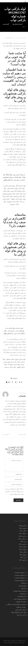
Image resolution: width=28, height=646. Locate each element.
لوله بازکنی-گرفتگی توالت (16, 24)
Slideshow (23, 594)
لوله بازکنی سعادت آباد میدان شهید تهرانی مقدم (14, 361)
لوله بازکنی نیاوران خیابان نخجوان (15, 359)
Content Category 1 (20, 572)
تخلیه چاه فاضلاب (21, 601)
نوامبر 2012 (22, 549)
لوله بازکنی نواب (21, 144)
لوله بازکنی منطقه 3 (16, 199)
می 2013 (23, 541)
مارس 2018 (22, 525)
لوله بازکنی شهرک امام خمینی (15, 188)
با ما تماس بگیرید (8, 180)
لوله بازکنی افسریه (8, 186)
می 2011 (23, 557)
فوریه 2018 (22, 528)
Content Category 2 (20, 575)
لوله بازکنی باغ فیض (19, 196)
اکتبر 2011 (23, 552)
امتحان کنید (18, 84)
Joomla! (23, 588)
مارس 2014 (22, 536)
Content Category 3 (20, 578)
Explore (23, 583)
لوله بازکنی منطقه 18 (13, 364)
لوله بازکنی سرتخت (10, 367)
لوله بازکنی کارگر (20, 186)
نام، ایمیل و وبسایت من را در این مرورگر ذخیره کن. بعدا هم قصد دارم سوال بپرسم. (14, 491)
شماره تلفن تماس (20, 609)
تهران (4, 24)
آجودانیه (6, 24)
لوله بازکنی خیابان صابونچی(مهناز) (12, 193)
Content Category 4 (20, 580)
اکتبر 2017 (23, 531)
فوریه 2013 (22, 547)
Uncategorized (22, 596)
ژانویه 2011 (22, 560)
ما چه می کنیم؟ (21, 615)
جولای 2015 (22, 533)
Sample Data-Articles (20, 591)
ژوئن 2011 (23, 555)
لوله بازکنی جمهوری (12, 201)
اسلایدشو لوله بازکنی (20, 599)
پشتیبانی (22, 396)
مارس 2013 (22, 544)
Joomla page (22, 586)
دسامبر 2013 (22, 539)
